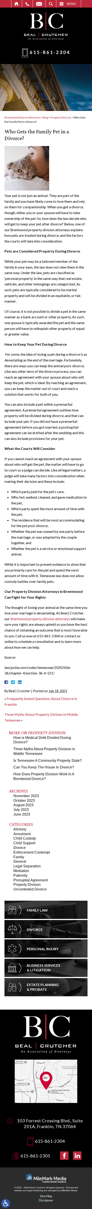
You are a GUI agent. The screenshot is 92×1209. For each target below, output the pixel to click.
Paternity (20, 875)
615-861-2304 (50, 52)
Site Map (46, 1196)
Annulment (22, 834)
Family (18, 857)
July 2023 (21, 810)
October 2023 (24, 800)
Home (16, 4)
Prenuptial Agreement (30, 880)
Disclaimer (46, 1200)
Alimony (19, 829)
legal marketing (35, 1190)
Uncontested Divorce (30, 889)
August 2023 (23, 805)
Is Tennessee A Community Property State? (47, 760)
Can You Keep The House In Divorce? (43, 767)
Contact (39, 4)
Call (27, 4)
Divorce (19, 848)
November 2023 (26, 796)
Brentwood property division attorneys (40, 619)
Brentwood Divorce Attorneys (22, 117)
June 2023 (21, 814)
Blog (45, 117)
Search (51, 4)
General (19, 861)
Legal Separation (27, 866)
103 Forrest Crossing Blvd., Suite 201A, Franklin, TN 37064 (50, 1123)
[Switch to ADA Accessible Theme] (5, 1203)
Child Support (24, 843)
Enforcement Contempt (31, 852)
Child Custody (24, 838)
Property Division (61, 117)
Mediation (21, 871)
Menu (71, 4)
